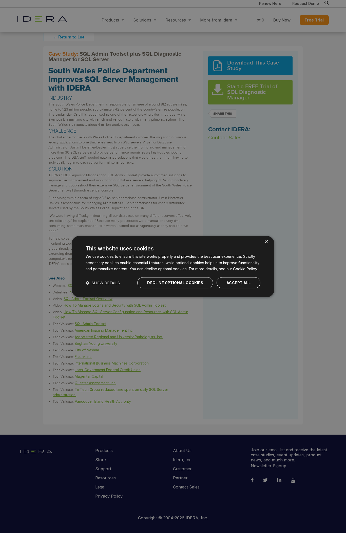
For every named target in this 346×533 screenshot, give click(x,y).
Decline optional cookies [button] (175, 283)
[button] (103, 283)
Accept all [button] (238, 283)
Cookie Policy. (245, 268)
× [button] (266, 242)
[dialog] (173, 266)
